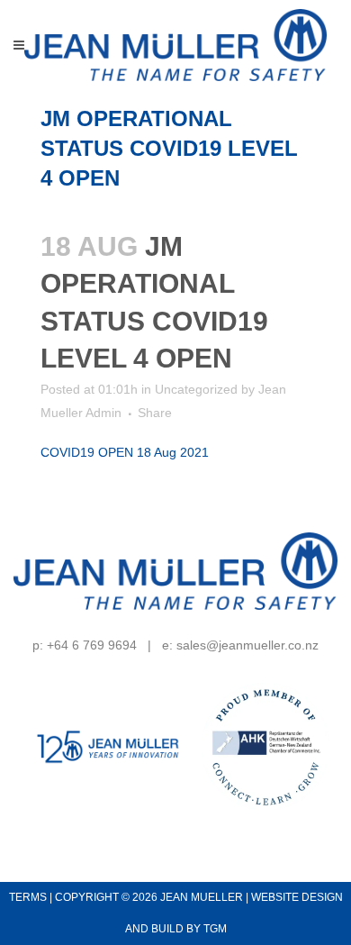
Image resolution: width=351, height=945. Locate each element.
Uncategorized (196, 389)
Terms (28, 897)
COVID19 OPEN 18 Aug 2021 (124, 452)
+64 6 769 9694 (92, 645)
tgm (215, 928)
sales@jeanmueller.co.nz (247, 645)
